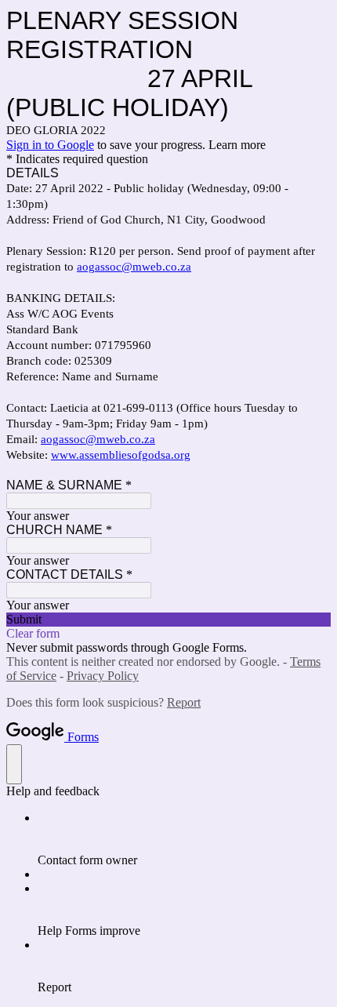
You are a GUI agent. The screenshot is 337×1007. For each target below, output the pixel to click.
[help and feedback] (14, 764)
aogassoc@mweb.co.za (134, 266)
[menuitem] (184, 839)
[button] (168, 620)
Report (184, 702)
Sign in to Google (50, 144)
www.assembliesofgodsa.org (120, 455)
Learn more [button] (237, 144)
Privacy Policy (103, 675)
